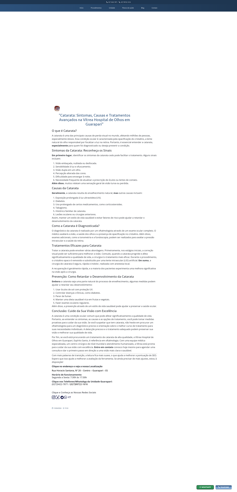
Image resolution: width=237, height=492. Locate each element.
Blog (142, 8)
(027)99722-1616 (79, 384)
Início (81, 8)
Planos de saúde (128, 8)
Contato (154, 8)
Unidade (112, 8)
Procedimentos (96, 8)
